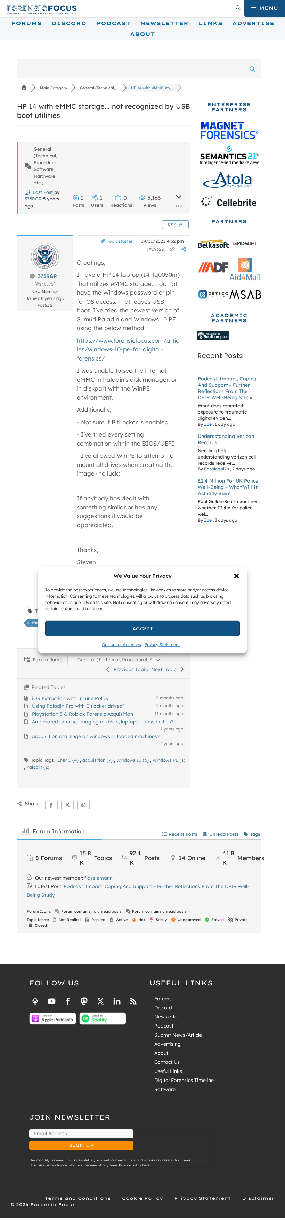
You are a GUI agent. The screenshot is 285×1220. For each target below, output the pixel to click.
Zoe (208, 424)
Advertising (167, 1044)
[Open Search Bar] (238, 8)
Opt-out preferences (121, 644)
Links (210, 23)
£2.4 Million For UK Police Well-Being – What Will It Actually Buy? (228, 487)
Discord (68, 23)
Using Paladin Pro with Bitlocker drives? (78, 706)
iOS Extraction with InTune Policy (70, 698)
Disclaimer (258, 1198)
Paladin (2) (37, 767)
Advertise (253, 23)
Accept (142, 628)
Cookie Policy (142, 1198)
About (142, 34)
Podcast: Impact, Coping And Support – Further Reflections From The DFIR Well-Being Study (227, 388)
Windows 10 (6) (133, 760)
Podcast (113, 23)
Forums (26, 23)
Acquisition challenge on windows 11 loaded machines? (96, 736)
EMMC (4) (68, 760)
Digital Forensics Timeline (184, 1080)
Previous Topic (129, 669)
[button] (236, 576)
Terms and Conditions (78, 1198)
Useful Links (168, 1071)
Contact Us (167, 1062)
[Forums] (24, 87)
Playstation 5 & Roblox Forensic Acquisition (82, 714)
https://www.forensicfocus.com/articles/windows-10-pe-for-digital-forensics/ (128, 349)
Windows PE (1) (169, 760)
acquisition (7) (98, 760)
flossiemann (98, 878)
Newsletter (164, 23)
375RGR (33, 199)
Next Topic (165, 669)
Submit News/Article (178, 1035)
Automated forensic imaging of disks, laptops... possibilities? (102, 722)
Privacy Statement (162, 644)
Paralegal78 (216, 468)
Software (165, 1089)
